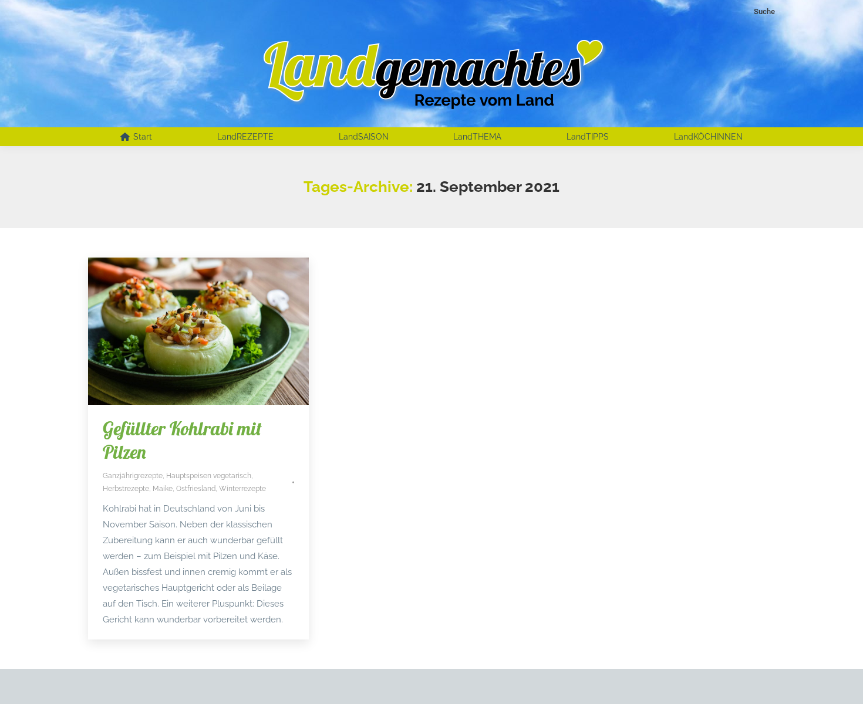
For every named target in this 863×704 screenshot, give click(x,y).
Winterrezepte (242, 489)
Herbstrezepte (126, 489)
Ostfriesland (195, 489)
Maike (163, 489)
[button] (26, 678)
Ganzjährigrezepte (133, 476)
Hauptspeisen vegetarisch (208, 476)
